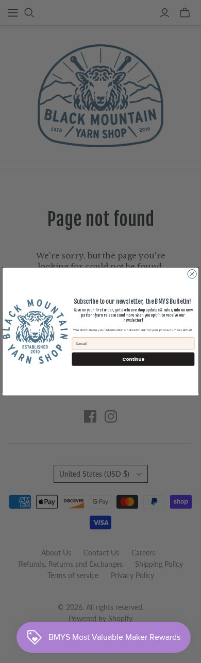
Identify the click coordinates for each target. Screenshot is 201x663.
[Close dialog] (192, 274)
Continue (133, 359)
